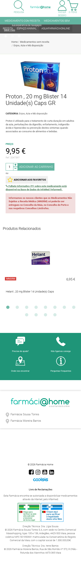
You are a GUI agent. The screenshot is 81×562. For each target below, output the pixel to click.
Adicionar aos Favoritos (30, 179)
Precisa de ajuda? (20, 351)
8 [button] (74, 308)
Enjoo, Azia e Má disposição (28, 45)
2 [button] (18, 308)
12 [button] (56, 316)
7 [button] (65, 308)
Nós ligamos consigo (61, 351)
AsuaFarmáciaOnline (55, 28)
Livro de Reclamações (40, 489)
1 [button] (8, 308)
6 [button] (56, 308)
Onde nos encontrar (20, 371)
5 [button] (46, 308)
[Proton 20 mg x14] (40, 76)
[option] (40, 270)
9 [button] (27, 316)
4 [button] (37, 308)
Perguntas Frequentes (60, 371)
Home (14, 41)
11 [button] (46, 316)
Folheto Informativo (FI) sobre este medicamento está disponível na (36, 188)
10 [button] (37, 316)
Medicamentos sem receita (34, 41)
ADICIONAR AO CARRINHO (36, 167)
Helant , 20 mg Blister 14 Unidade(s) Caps (30, 291)
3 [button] (27, 308)
